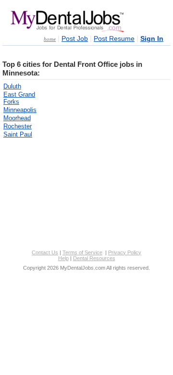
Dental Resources (94, 258)
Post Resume (114, 38)
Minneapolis (20, 109)
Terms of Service (82, 252)
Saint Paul (17, 134)
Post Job (75, 38)
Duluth (12, 86)
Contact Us (45, 252)
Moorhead (17, 118)
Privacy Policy (124, 252)
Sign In (151, 38)
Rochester (17, 126)
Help (63, 258)
